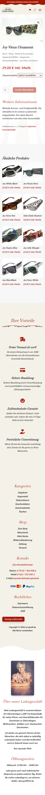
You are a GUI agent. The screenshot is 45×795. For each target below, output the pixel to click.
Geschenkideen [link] (22, 504)
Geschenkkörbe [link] (22, 508)
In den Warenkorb (24, 89)
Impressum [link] (22, 603)
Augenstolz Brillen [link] (10, 57)
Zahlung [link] (22, 544)
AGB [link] (22, 611)
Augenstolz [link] (22, 496)
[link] (8, 9)
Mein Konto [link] (22, 536)
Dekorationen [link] (22, 500)
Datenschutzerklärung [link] (22, 607)
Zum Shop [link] (22, 528)
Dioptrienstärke (9, 75)
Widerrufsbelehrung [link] (22, 540)
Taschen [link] (22, 511)
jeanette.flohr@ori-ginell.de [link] (26, 578)
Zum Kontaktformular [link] (22, 564)
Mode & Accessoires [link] (24, 54)
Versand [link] (22, 547)
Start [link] (4, 54)
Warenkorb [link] (22, 532)
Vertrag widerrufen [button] (13, 619)
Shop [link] (10, 54)
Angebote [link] (22, 492)
